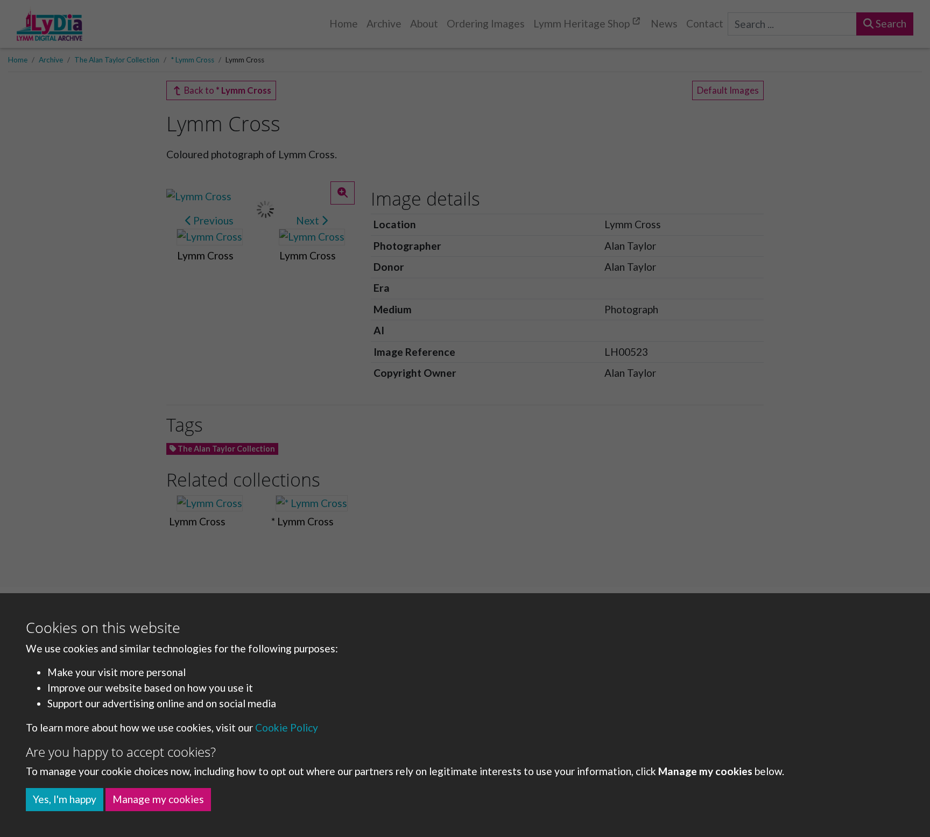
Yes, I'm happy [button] (64, 799)
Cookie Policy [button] (286, 727)
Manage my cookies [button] (158, 799)
